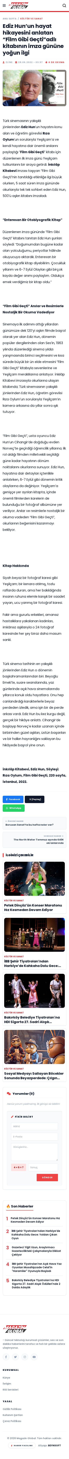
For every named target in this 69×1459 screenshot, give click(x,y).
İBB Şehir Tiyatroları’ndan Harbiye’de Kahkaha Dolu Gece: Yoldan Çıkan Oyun (36, 1234)
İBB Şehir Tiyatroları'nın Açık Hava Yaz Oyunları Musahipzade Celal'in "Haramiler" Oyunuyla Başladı (37, 1267)
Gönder (47, 1177)
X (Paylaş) (35, 799)
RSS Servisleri (10, 1389)
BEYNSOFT (54, 1445)
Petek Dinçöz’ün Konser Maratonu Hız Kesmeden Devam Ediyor (35, 1220)
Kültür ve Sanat (31, 18)
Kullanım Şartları (13, 1415)
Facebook (14, 799)
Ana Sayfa (10, 18)
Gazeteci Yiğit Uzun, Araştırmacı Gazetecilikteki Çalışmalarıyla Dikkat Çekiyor (36, 1251)
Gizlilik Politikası (12, 1409)
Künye (6, 1377)
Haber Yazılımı (23, 1445)
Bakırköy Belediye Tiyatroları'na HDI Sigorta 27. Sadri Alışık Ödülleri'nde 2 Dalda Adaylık (36, 1283)
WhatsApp (15, 808)
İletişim (7, 1383)
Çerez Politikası (12, 1421)
